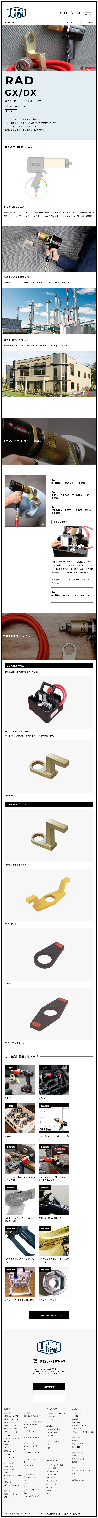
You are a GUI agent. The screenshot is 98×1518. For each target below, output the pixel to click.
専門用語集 (50, 1487)
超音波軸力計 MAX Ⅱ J (32, 1416)
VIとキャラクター (78, 1444)
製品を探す (7, 1409)
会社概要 (75, 1416)
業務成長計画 (76, 1429)
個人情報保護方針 (78, 1480)
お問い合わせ (49, 1386)
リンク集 (49, 1493)
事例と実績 (76, 1422)
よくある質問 (51, 1468)
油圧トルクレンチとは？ (54, 1465)
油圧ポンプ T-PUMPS (11, 1485)
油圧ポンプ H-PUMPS (11, 1429)
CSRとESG (76, 1447)
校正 (49, 1445)
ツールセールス (53, 1416)
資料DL (49, 1490)
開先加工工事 (52, 1432)
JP (61, 13)
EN (65, 13)
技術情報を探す (51, 1460)
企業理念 (75, 1440)
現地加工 (49, 1426)
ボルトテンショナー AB (12, 1466)
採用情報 (75, 1462)
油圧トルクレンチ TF (11, 1416)
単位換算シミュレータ (54, 1471)
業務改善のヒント (52, 1477)
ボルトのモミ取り (54, 1429)
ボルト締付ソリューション (55, 1413)
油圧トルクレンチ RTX (12, 1425)
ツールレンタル (53, 1420)
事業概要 (75, 1419)
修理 (49, 1448)
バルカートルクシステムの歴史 (83, 1432)
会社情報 (75, 1409)
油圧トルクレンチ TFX (11, 1419)
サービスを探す (51, 1409)
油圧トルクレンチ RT (11, 1422)
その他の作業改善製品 (31, 1496)
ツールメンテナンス (53, 1441)
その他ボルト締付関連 (31, 1437)
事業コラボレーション (80, 1425)
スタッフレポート (78, 1459)
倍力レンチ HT (9, 1457)
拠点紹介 (75, 1455)
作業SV (50, 1435)
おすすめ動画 (51, 1474)
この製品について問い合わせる (49, 1315)
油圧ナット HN (9, 1482)
